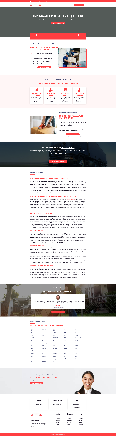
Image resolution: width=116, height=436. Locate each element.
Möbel (82, 205)
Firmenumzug (58, 424)
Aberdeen (44, 239)
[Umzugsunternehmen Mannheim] (35, 4)
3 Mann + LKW (69, 422)
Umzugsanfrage (80, 418)
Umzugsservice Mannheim (63, 5)
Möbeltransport (69, 420)
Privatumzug (58, 418)
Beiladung (69, 418)
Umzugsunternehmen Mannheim (52, 5)
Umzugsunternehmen (71, 199)
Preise (71, 5)
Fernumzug (58, 422)
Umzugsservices (66, 222)
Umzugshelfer (69, 424)
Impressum (80, 422)
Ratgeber (80, 420)
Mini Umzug (58, 420)
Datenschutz (81, 424)
